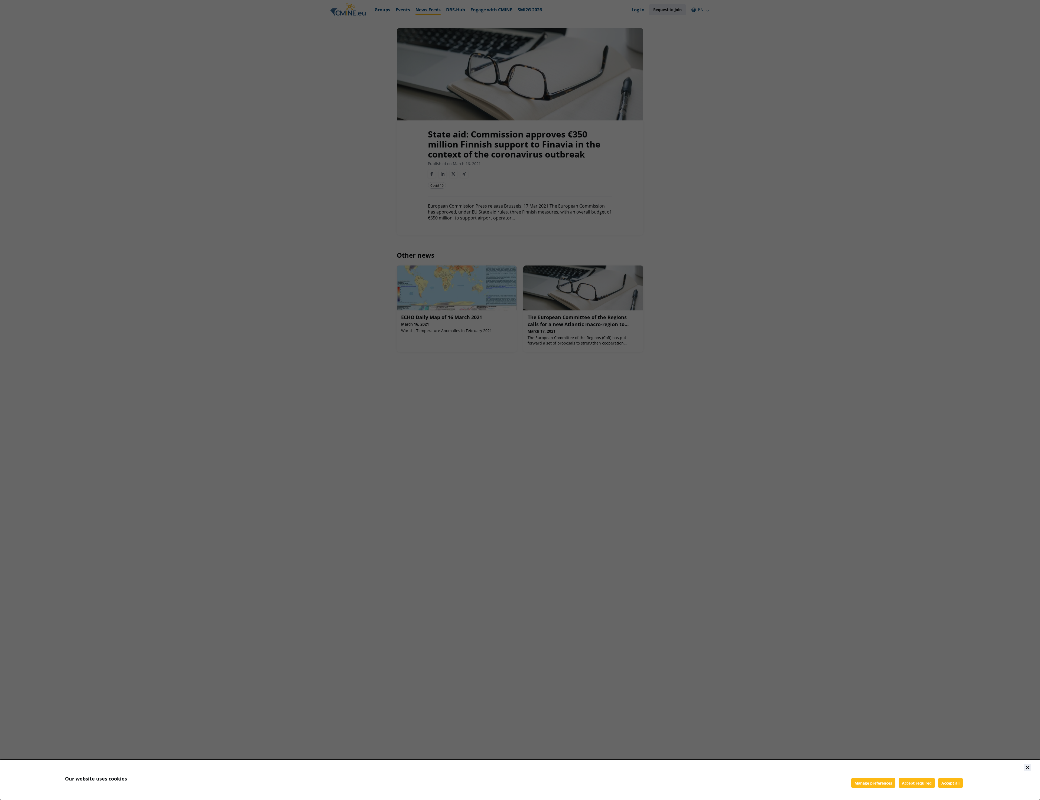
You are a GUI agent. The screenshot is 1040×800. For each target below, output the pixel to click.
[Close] (1027, 767)
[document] (520, 779)
